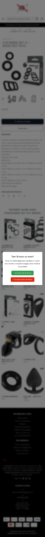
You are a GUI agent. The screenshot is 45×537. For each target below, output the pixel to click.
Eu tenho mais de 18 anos (23, 273)
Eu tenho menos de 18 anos (23, 279)
